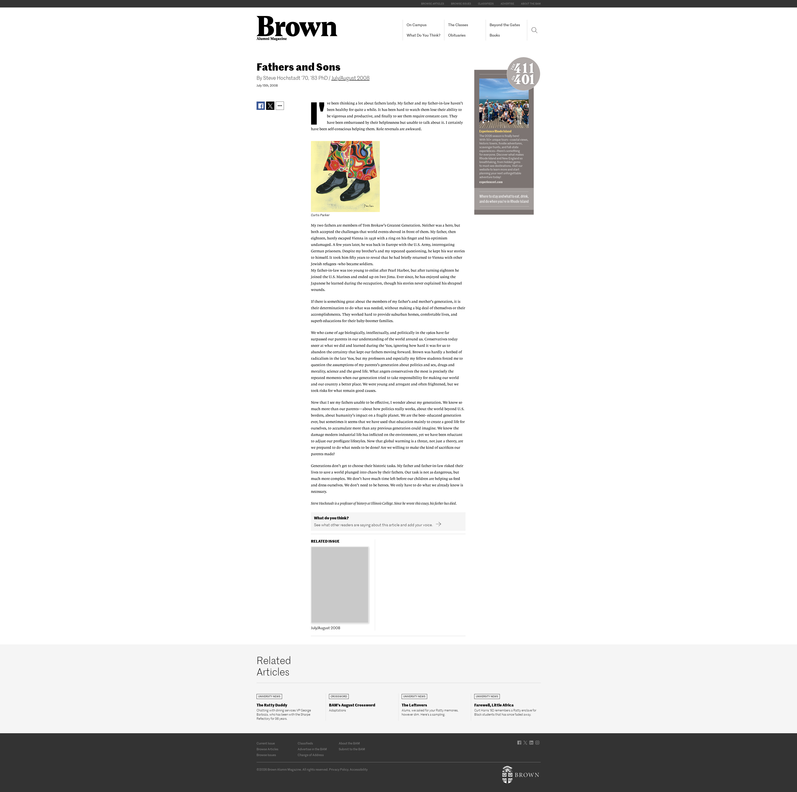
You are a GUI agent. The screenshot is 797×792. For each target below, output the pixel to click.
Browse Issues (461, 3)
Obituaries (457, 35)
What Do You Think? (423, 35)
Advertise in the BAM (312, 749)
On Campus (417, 24)
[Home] (299, 28)
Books (495, 35)
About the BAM (531, 3)
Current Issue (266, 743)
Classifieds (486, 3)
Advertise (507, 3)
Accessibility (359, 769)
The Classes (458, 24)
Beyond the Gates (505, 24)
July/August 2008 (350, 78)
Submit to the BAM (352, 749)
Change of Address (311, 755)
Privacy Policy (338, 769)
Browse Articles (432, 3)
